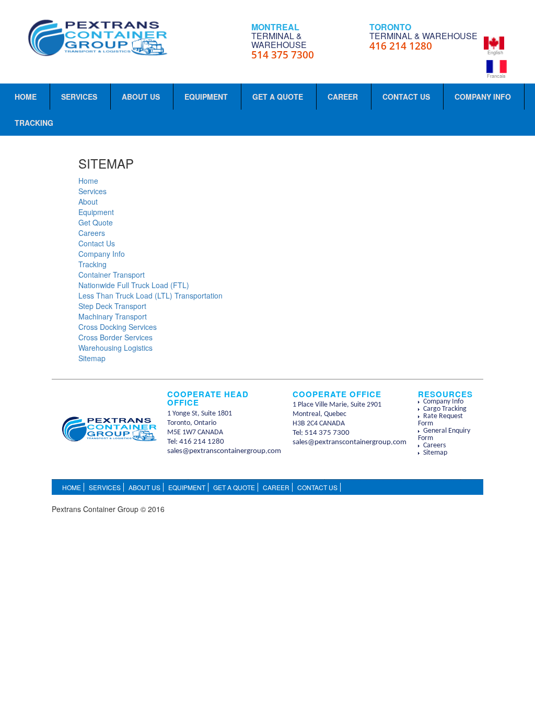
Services (92, 191)
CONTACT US (406, 96)
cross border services (115, 337)
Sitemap (435, 453)
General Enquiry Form (444, 434)
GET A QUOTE (277, 96)
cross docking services (117, 327)
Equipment (96, 212)
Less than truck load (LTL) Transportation (150, 295)
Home (88, 180)
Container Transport (111, 274)
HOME (26, 96)
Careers (91, 233)
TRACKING (34, 122)
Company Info (101, 253)
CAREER (343, 96)
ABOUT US (141, 96)
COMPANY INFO (483, 96)
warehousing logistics (115, 347)
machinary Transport (112, 316)
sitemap (92, 358)
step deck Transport (112, 306)
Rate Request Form (440, 419)
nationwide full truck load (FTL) (133, 285)
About (88, 201)
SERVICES (79, 96)
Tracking (92, 264)
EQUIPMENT (206, 96)
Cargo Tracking (445, 409)
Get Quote (95, 222)
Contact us (96, 243)
